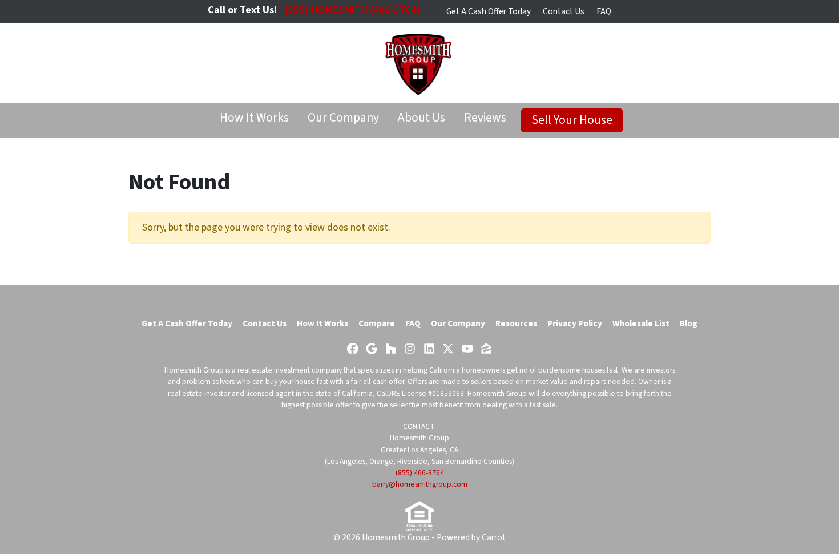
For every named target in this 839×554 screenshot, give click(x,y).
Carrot (494, 537)
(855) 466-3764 (420, 472)
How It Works (254, 118)
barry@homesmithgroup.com (419, 484)
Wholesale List (640, 323)
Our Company (343, 118)
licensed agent (270, 393)
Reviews (485, 118)
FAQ (603, 11)
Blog (688, 323)
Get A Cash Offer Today (488, 11)
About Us (421, 118)
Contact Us (563, 11)
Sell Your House (571, 120)
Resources (516, 323)
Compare (376, 323)
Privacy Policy (574, 323)
